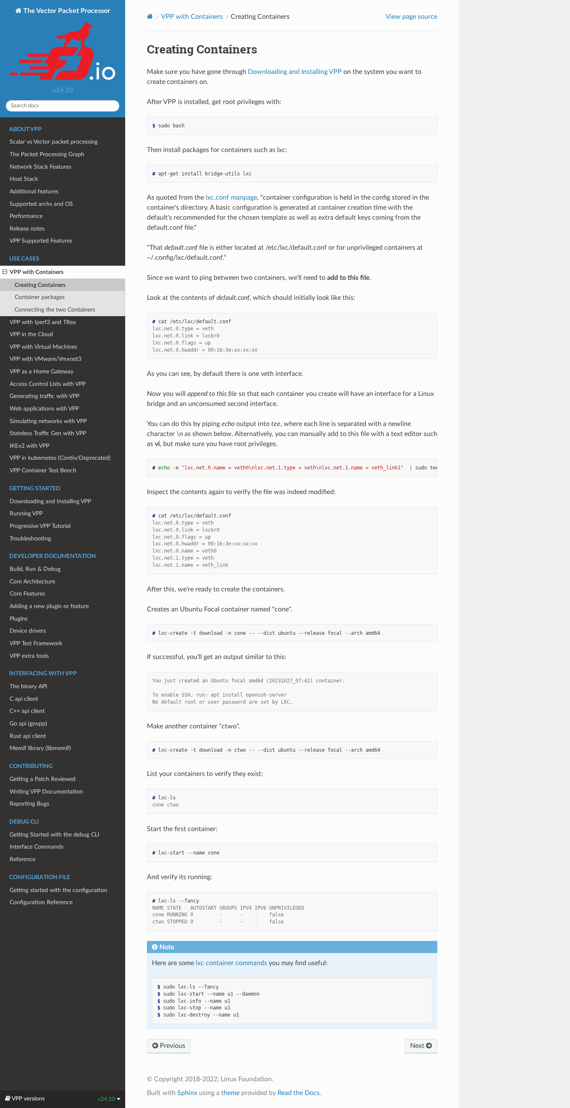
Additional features (34, 191)
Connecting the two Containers (55, 310)
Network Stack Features (40, 167)
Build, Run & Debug (35, 569)
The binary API (28, 686)
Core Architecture (32, 581)
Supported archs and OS (41, 204)
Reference (22, 859)
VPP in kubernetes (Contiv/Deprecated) (60, 458)
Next (418, 1045)
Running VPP (26, 513)
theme (230, 1093)
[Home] (150, 16)
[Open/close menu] (5, 272)
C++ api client (27, 711)
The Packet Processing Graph (47, 154)
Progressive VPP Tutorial (40, 526)
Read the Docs (298, 1093)
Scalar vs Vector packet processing (54, 142)
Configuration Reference (41, 902)
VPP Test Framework (36, 643)
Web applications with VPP (44, 409)
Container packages (40, 297)
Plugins (19, 619)
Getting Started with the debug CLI (54, 835)
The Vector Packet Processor (66, 11)
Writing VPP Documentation (46, 792)
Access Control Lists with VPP (48, 384)
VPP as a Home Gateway (41, 371)
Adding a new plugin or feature (49, 606)
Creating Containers (40, 285)
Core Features (27, 594)
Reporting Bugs (29, 804)
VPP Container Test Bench (43, 470)
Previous (171, 1045)
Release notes (27, 229)
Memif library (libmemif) (40, 748)
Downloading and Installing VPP (50, 501)
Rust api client (28, 736)
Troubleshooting (30, 538)
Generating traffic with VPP (44, 396)
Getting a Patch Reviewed (43, 779)
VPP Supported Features (41, 241)
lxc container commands (231, 963)
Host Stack (24, 179)
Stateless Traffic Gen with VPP (48, 433)
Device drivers (28, 631)
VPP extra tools (29, 656)
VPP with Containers (36, 272)
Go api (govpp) (28, 723)
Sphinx (187, 1093)
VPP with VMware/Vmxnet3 (45, 359)
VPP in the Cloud (31, 334)
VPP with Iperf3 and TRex (43, 322)
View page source (411, 16)
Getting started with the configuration (58, 890)
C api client (24, 699)
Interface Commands (36, 847)
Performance (26, 216)
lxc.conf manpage (231, 197)
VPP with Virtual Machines (43, 347)
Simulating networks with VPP (48, 421)
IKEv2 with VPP (29, 446)
